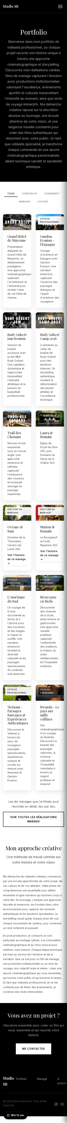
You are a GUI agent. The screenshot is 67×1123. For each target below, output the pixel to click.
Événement (52, 193)
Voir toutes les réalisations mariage (33, 819)
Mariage (24, 201)
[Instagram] (56, 1104)
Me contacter (33, 1048)
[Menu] (60, 6)
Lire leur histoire (50, 417)
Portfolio (21, 1078)
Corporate (29, 193)
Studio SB (10, 6)
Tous (10, 193)
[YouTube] (62, 1104)
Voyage (43, 201)
